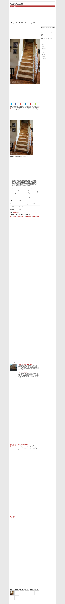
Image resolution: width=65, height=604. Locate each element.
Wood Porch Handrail (22, 372)
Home (11, 6)
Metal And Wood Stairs (23, 444)
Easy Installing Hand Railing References (46, 29)
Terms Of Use (15, 6)
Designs (43, 44)
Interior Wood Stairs (15, 212)
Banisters (43, 42)
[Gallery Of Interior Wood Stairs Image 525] (36, 252)
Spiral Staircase (44, 52)
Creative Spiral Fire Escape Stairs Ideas (49, 32)
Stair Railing (43, 56)
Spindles (43, 50)
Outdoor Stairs (44, 48)
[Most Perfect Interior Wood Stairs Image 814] (28, 324)
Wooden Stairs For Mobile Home (25, 364)
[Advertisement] (32, 14)
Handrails (43, 46)
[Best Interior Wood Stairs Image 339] (13, 216)
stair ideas (43, 54)
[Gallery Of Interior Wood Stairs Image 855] (25, 61)
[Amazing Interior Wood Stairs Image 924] (20, 324)
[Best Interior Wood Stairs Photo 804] (36, 324)
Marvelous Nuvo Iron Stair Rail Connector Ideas (48, 27)
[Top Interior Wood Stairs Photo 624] (28, 252)
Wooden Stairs (44, 58)
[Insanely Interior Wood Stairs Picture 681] (13, 324)
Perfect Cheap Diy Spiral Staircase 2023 (46, 38)
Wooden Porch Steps (22, 516)
